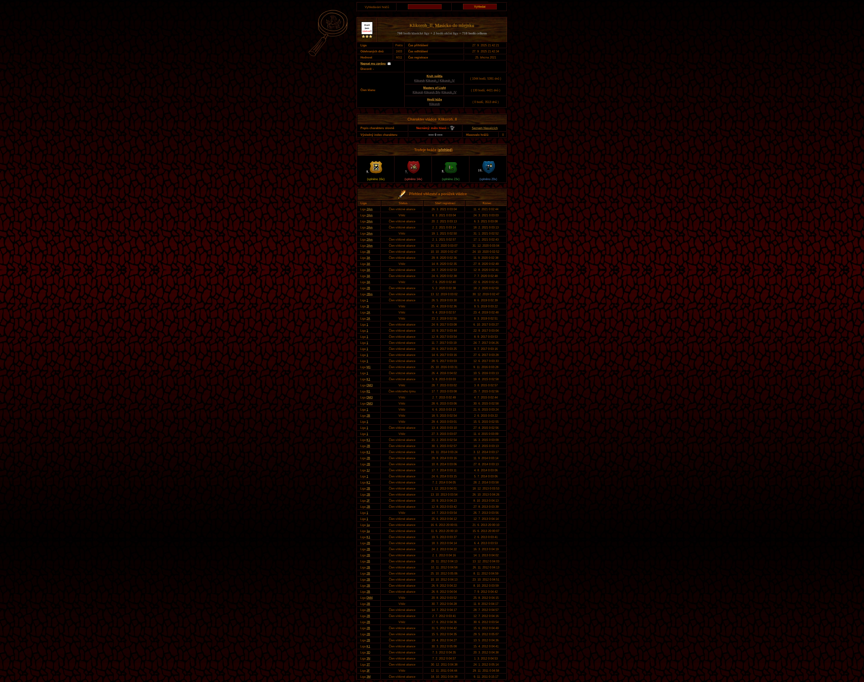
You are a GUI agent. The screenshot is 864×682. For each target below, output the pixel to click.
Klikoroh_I (432, 80)
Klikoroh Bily (432, 92)
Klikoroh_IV (447, 80)
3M (369, 676)
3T (368, 664)
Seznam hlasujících (485, 128)
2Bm (370, 294)
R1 (368, 391)
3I (368, 306)
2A (368, 312)
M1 (369, 367)
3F (368, 670)
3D (368, 652)
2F (368, 500)
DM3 (370, 385)
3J (368, 470)
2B (368, 251)
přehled (445, 150)
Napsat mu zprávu (373, 63)
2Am (370, 209)
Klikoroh (419, 80)
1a (368, 525)
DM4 (370, 597)
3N (368, 658)
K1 (368, 379)
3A (368, 257)
